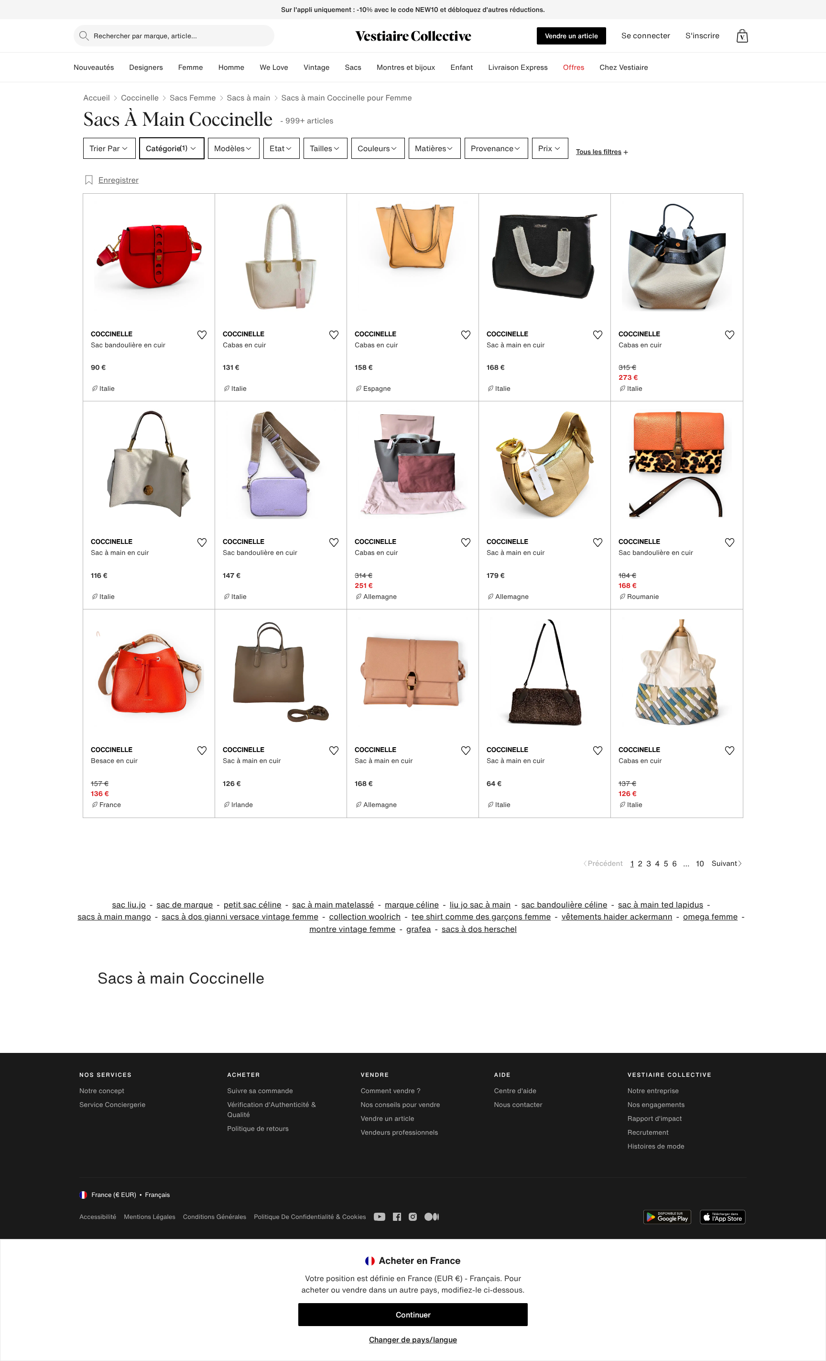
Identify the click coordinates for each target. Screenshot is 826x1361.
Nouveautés (94, 67)
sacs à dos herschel (479, 929)
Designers (146, 67)
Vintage (316, 67)
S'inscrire (702, 36)
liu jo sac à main (480, 905)
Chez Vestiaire (623, 67)
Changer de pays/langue (413, 1339)
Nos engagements (656, 1105)
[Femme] (211, 67)
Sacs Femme (193, 97)
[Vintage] (337, 67)
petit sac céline (253, 905)
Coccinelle (140, 97)
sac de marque (185, 905)
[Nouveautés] (121, 67)
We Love (274, 67)
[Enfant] (480, 67)
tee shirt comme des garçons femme (481, 917)
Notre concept (101, 1091)
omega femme (710, 917)
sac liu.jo (129, 905)
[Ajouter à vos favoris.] (201, 335)
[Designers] (170, 67)
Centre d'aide (515, 1091)
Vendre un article (571, 36)
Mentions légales (149, 1216)
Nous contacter (518, 1105)
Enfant (462, 67)
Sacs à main (249, 97)
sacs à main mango (114, 917)
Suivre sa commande (260, 1091)
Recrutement (648, 1133)
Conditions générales (214, 1216)
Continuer (413, 1314)
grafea (418, 929)
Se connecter (645, 36)
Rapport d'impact (655, 1119)
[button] (742, 36)
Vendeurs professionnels (399, 1133)
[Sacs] (369, 67)
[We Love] (296, 67)
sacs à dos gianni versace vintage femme (240, 917)
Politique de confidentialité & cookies (310, 1216)
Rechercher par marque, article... (145, 36)
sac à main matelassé (333, 905)
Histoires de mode (656, 1146)
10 (700, 863)
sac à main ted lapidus (660, 905)
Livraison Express (517, 67)
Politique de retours (258, 1129)
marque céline (412, 905)
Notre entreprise (653, 1091)
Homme (231, 67)
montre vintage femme (352, 929)
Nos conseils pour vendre (400, 1105)
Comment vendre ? (390, 1091)
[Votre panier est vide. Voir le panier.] (742, 36)
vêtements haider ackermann (617, 917)
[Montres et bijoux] (443, 67)
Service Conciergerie (112, 1105)
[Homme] (252, 67)
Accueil (96, 97)
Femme (190, 67)
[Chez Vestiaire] (656, 67)
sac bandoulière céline (565, 905)
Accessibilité (97, 1216)
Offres (574, 67)
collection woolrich (365, 917)
